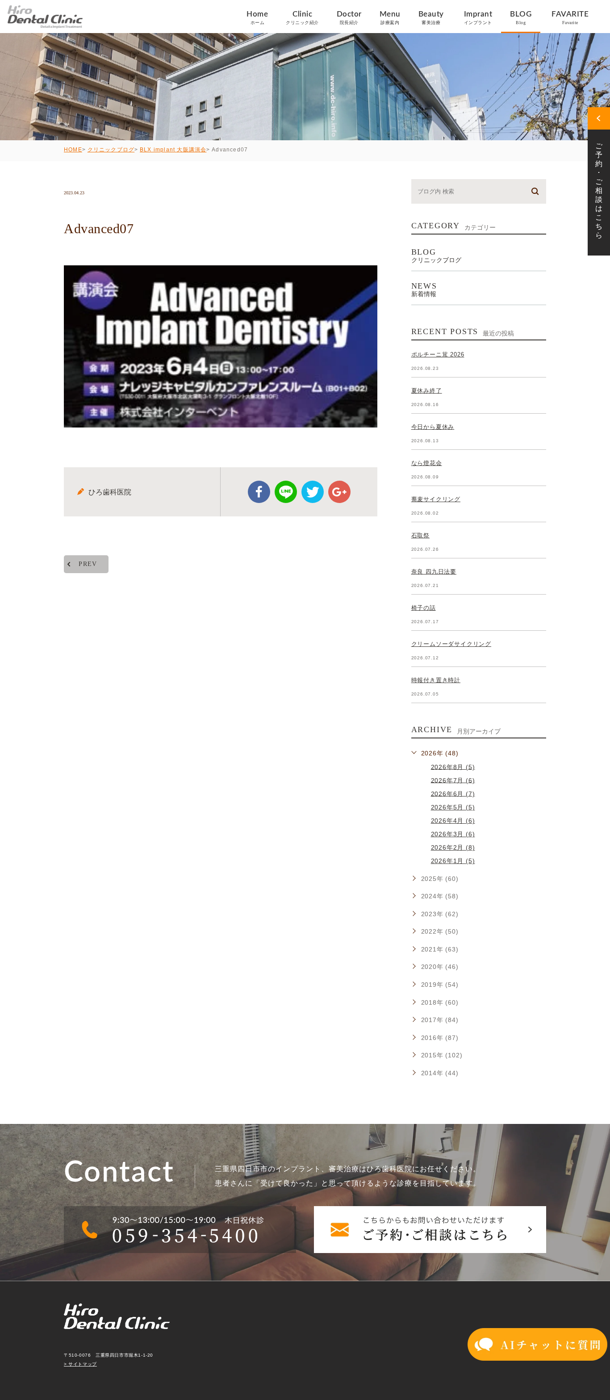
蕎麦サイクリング (435, 499)
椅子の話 (423, 607)
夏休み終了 (426, 390)
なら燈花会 (426, 463)
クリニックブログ (111, 150)
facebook (259, 492)
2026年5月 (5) (453, 807)
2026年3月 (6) (453, 834)
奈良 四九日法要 (433, 571)
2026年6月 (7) (453, 793)
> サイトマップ (80, 1364)
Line (286, 492)
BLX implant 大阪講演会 (173, 150)
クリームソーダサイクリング (451, 644)
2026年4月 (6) (453, 820)
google (339, 492)
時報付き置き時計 (435, 680)
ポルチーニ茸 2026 (437, 354)
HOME (73, 150)
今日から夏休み (433, 426)
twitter (312, 492)
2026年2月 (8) (453, 847)
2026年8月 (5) (453, 766)
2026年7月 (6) (453, 780)
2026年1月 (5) (453, 860)
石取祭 (420, 535)
